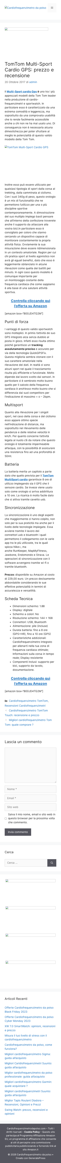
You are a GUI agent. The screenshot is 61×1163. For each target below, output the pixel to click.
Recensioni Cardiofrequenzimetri (25, 705)
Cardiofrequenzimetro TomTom (28, 700)
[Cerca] (51, 863)
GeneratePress (37, 1158)
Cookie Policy (32, 1131)
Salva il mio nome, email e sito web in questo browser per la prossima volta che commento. (31, 818)
